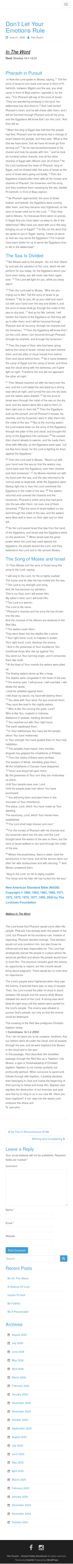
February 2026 (20, 1386)
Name (10, 1210)
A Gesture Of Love (18, 1286)
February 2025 (20, 1488)
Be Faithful (13, 1303)
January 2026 (20, 1394)
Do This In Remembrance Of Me (29, 1132)
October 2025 (20, 1420)
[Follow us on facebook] (31, 1547)
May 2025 (18, 1462)
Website (10, 1236)
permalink (14, 1107)
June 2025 (18, 1454)
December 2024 (21, 1505)
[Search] (63, 1258)
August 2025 (19, 1437)
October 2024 (20, 1522)
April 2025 (18, 1471)
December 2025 (21, 1403)
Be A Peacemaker (18, 1311)
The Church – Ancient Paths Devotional (27, 1555)
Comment (11, 1166)
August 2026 (19, 1335)
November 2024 (21, 1513)
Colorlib (30, 1559)
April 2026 (18, 1369)
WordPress (52, 1559)
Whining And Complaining (47, 1139)
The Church (37, 37)
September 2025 (22, 1428)
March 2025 (19, 1479)
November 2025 (21, 1411)
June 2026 (18, 1351)
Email (10, 1223)
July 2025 (17, 1445)
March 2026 (19, 1377)
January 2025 (20, 1496)
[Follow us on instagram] (41, 1547)
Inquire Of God (16, 1295)
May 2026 (18, 1360)
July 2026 (17, 1343)
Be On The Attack (17, 1278)
